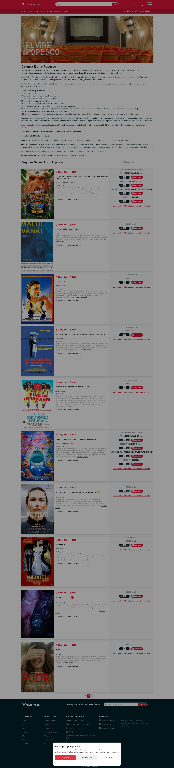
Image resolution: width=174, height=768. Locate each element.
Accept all (65, 757)
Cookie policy (87, 762)
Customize (108, 757)
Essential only (87, 757)
